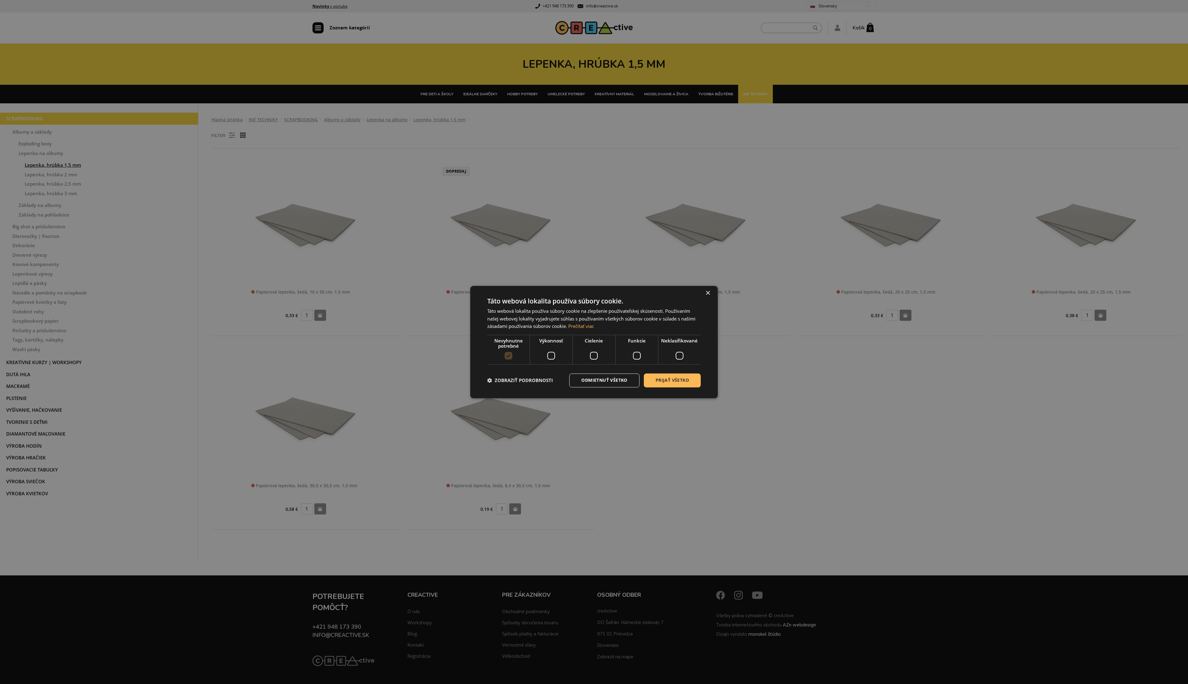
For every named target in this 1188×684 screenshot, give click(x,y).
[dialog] (594, 342)
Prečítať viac (581, 326)
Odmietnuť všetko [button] (604, 380)
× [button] (707, 293)
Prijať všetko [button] (672, 380)
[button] (520, 380)
